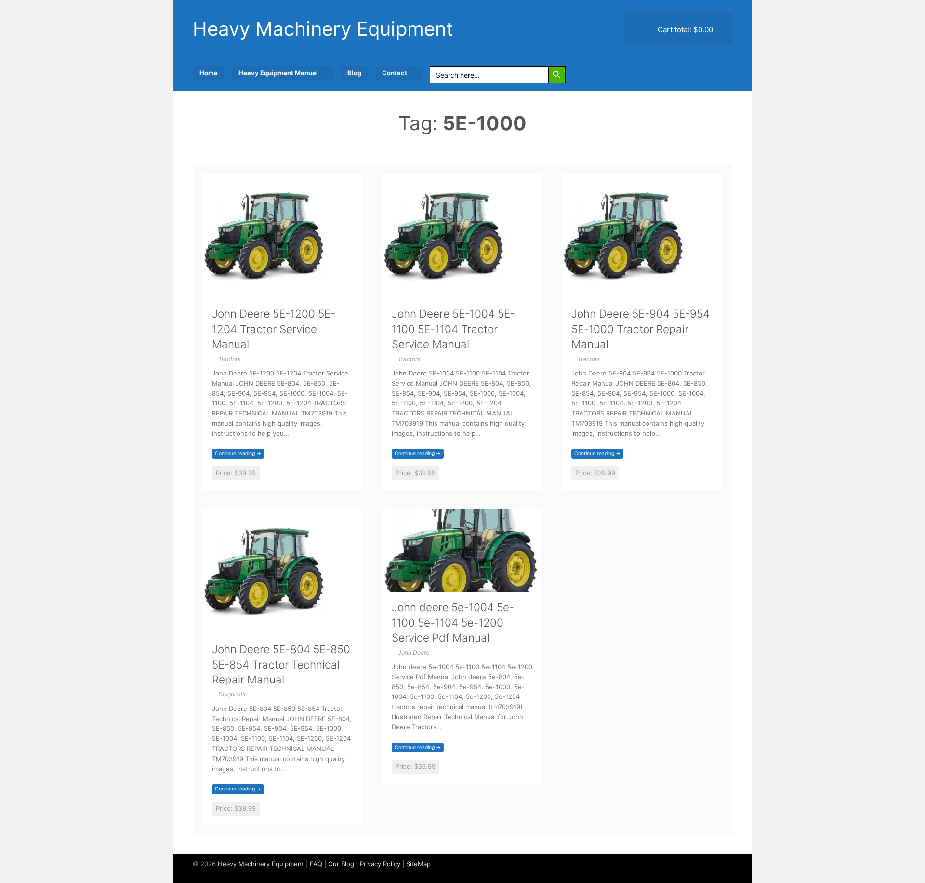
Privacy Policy (380, 864)
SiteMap (418, 864)
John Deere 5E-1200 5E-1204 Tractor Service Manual (273, 328)
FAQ (316, 864)
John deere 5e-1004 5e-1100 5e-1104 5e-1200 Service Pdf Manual (453, 622)
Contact (394, 73)
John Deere (413, 652)
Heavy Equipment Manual (278, 73)
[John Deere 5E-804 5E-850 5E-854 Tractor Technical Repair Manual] (265, 628)
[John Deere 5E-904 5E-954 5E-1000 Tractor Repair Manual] (624, 292)
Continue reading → (238, 453)
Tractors (229, 358)
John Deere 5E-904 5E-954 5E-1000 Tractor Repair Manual (640, 328)
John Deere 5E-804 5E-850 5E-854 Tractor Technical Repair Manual (281, 664)
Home (208, 73)
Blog (354, 73)
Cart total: (684, 29)
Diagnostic (232, 694)
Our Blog (341, 864)
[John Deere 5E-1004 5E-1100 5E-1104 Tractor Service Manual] (444, 292)
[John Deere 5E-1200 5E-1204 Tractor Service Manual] (265, 292)
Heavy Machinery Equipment (323, 28)
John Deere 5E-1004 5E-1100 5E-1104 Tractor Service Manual (453, 328)
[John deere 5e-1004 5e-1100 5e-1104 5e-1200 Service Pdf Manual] (462, 586)
